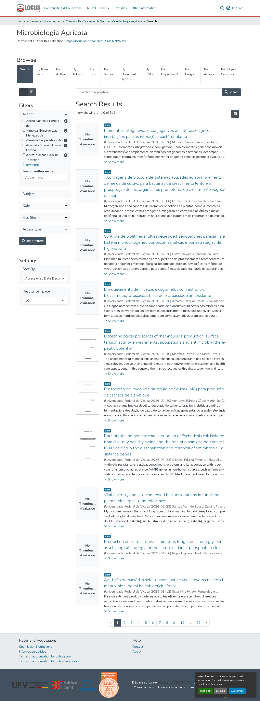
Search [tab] (25, 69)
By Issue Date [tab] (42, 71)
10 (182, 622)
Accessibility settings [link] (171, 687)
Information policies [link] (32, 651)
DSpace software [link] (144, 682)
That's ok (205, 691)
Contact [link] (137, 646)
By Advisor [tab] (78, 71)
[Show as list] (23, 92)
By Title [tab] (93, 71)
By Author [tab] (61, 71)
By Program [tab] (191, 71)
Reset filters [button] (34, 241)
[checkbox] (24, 120)
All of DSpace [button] (96, 8)
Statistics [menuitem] (120, 8)
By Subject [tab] (109, 71)
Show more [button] (31, 165)
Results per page (36, 291)
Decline (220, 691)
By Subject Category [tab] (228, 71)
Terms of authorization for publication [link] (45, 656)
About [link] (136, 651)
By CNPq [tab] (150, 71)
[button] (28, 8)
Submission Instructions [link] (35, 646)
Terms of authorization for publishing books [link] (49, 661)
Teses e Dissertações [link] (45, 21)
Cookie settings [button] (144, 687)
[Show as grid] (31, 92)
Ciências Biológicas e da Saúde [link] (86, 21)
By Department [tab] (169, 71)
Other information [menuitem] (144, 8)
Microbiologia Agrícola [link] (126, 21)
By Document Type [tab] (128, 74)
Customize (237, 691)
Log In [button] (237, 8)
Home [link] (21, 21)
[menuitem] (97, 8)
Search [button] (233, 92)
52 (198, 622)
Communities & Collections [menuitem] (63, 8)
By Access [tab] (209, 71)
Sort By (29, 269)
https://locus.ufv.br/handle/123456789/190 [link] (96, 41)
